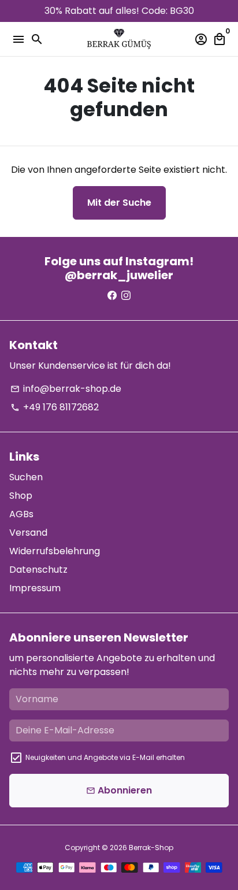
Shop (20, 495)
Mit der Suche (119, 202)
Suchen (26, 477)
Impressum (35, 588)
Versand (28, 532)
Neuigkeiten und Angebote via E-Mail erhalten (105, 757)
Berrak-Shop (151, 847)
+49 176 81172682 (54, 407)
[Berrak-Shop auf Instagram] (126, 295)
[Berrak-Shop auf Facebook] (112, 295)
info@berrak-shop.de (65, 388)
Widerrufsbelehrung (54, 551)
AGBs (21, 514)
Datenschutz (38, 569)
